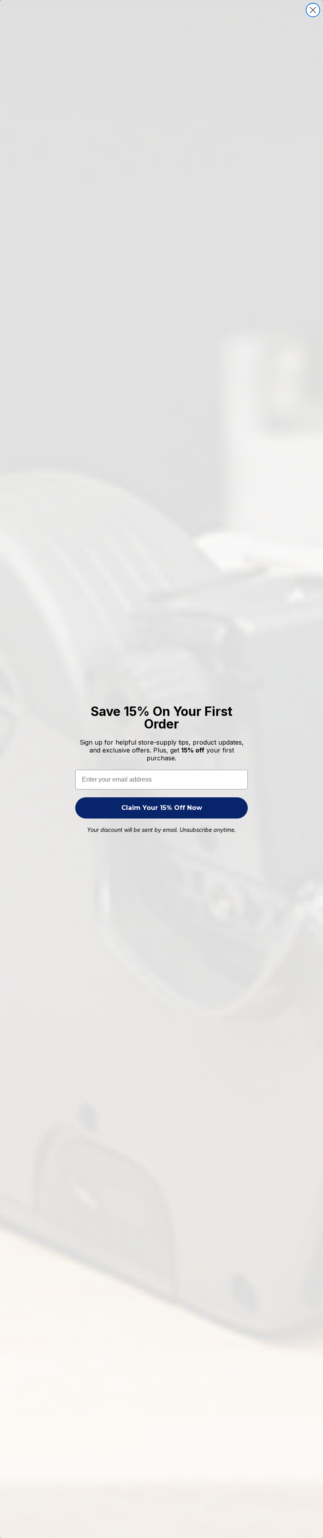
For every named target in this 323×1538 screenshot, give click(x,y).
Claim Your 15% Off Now (161, 807)
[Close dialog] (313, 10)
